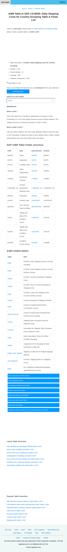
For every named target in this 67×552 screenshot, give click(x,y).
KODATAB (35, 232)
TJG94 (10, 300)
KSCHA (34, 165)
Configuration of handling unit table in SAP (21, 456)
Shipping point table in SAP (16, 520)
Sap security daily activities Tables (18, 375)
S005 (9, 369)
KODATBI (35, 217)
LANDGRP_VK (37, 188)
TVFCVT (11, 330)
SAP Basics (17, 533)
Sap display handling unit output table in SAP (22, 465)
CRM (16, 530)
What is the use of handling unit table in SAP (22, 453)
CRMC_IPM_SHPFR (15, 353)
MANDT (34, 155)
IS (22, 72)
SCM (23, 530)
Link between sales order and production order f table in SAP (28, 504)
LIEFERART (36, 200)
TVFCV (10, 322)
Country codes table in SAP (16, 517)
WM (36, 533)
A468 (9, 271)
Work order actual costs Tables (17, 400)
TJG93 (10, 286)
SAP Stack (5, 2)
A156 (9, 306)
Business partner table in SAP (17, 514)
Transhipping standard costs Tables (19, 385)
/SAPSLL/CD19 (13, 314)
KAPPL (34, 160)
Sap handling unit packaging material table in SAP (24, 446)
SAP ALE (8, 530)
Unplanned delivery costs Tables (18, 395)
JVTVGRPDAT (13, 361)
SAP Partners (46, 533)
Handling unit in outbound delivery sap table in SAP (24, 462)
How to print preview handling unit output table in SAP (25, 459)
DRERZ (34, 196)
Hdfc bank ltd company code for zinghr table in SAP (25, 501)
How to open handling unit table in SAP (20, 449)
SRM (29, 530)
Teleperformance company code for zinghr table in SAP (26, 507)
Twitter (45, 538)
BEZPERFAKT (37, 207)
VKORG (34, 171)
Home (18, 538)
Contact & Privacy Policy (31, 538)
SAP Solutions (39, 530)
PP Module (28, 533)
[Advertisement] (33, 47)
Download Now (18, 91)
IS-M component (47, 29)
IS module (34, 29)
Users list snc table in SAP (16, 511)
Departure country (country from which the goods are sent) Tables (28, 410)
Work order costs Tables (15, 405)
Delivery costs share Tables (16, 390)
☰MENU (63, 2)
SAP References (53, 530)
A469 (9, 263)
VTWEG (34, 179)
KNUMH (34, 242)
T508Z (10, 345)
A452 (9, 294)
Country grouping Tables (15, 380)
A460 (9, 338)
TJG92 (10, 278)
